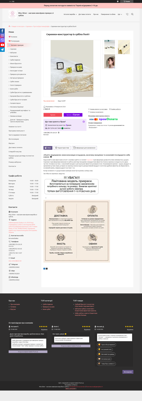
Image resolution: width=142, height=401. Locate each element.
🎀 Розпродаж (14, 41)
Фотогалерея (14, 139)
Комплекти (14, 56)
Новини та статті (15, 126)
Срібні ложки (14, 81)
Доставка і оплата (84, 14)
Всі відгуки (128, 372)
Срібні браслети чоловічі (18, 100)
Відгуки (11, 143)
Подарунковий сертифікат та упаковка (20, 111)
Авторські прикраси (17, 78)
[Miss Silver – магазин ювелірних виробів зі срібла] (13, 14)
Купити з (69, 115)
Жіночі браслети (15, 63)
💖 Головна (13, 37)
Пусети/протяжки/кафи (41, 26)
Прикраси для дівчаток (18, 74)
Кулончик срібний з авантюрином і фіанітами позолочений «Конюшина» (69, 339)
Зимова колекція (16, 116)
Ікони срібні (14, 89)
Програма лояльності (17, 131)
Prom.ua (81, 383)
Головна (13, 307)
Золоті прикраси (15, 85)
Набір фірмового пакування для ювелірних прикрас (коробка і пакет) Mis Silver (27, 341)
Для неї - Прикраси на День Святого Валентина (19, 121)
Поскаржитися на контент (77, 386)
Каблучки (13, 52)
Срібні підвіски (15, 60)
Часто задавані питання (17, 135)
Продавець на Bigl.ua (71, 384)
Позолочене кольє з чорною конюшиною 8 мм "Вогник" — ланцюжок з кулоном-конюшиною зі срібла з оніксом (112, 337)
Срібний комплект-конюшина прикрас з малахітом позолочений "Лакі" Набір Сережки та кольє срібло (28, 344)
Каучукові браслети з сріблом (20, 96)
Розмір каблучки (15, 162)
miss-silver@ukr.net (15, 261)
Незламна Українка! (16, 107)
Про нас (96, 14)
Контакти (12, 166)
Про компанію (15, 304)
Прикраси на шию (16, 67)
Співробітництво (15, 151)
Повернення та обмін (108, 14)
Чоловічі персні (15, 103)
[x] (47, 269)
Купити (53, 115)
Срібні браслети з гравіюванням (21, 92)
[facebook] (44, 269)
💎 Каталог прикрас (16, 45)
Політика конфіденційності (94, 386)
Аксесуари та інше (16, 71)
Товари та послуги (18, 26)
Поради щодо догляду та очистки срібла (21, 157)
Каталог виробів (69, 14)
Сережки (29, 26)
